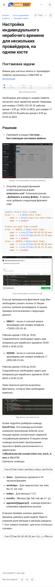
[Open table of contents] (4, 4)
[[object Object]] (50, 5)
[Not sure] (27, 579)
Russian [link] (5, 15)
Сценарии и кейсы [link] (21, 18)
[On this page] (51, 15)
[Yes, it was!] (22, 579)
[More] (46, 15)
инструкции (8, 78)
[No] (32, 579)
